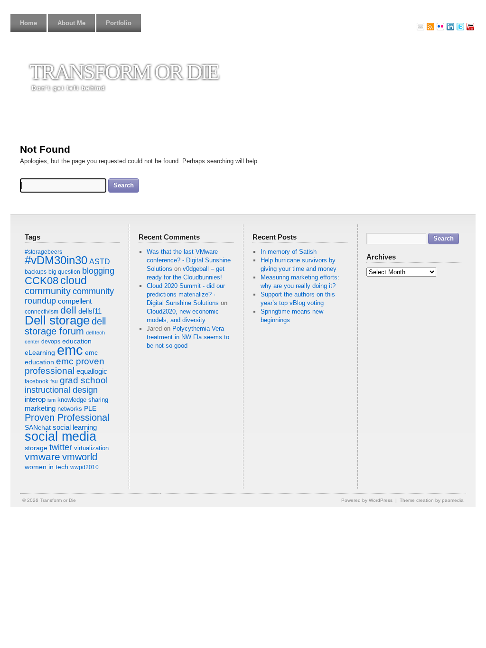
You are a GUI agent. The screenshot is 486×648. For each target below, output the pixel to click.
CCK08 (41, 281)
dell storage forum (65, 326)
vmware (42, 457)
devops (50, 341)
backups (36, 271)
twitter (60, 447)
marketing (40, 408)
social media (60, 436)
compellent (75, 301)
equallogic (91, 371)
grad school (84, 380)
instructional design (61, 390)
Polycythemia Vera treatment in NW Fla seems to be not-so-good (188, 337)
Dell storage (57, 320)
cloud (73, 280)
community (48, 291)
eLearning (40, 352)
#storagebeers (43, 252)
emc (70, 350)
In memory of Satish (289, 251)
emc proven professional (64, 366)
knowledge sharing (82, 399)
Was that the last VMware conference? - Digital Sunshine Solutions (189, 260)
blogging (98, 271)
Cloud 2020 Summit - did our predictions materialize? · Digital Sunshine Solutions (186, 294)
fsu (54, 381)
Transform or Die (123, 72)
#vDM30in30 (56, 260)
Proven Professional (67, 417)
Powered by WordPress (367, 500)
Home (28, 23)
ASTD (99, 261)
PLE (90, 408)
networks (69, 408)
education (77, 341)
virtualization (91, 448)
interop (35, 399)
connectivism (41, 311)
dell (68, 310)
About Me (71, 23)
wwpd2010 (84, 467)
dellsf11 (90, 311)
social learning (75, 427)
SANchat (38, 427)
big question (64, 271)
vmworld (79, 457)
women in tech (46, 467)
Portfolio (118, 23)
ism (51, 400)
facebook (36, 381)
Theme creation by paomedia (432, 500)
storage (36, 448)
